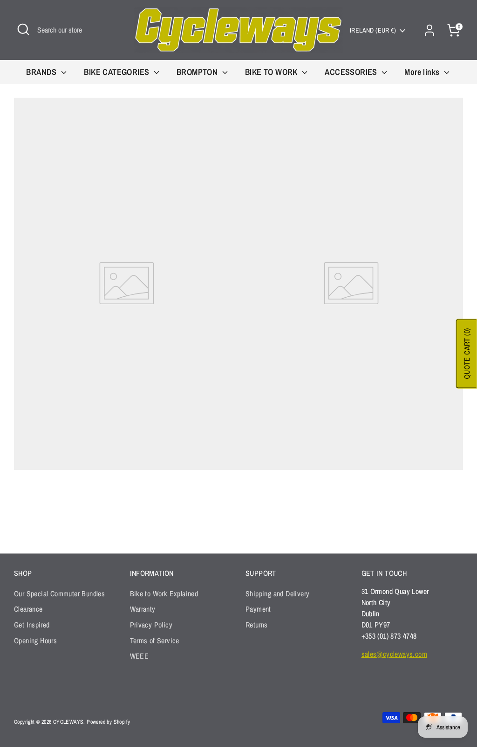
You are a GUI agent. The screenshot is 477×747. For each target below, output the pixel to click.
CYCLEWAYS (68, 722)
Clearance (28, 609)
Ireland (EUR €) (373, 30)
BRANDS (42, 72)
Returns (256, 625)
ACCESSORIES (352, 72)
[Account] (429, 30)
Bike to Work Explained (164, 593)
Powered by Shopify (108, 722)
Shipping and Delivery (277, 593)
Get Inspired (32, 625)
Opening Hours (35, 640)
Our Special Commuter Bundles (59, 593)
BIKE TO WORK (272, 72)
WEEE (139, 656)
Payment (258, 609)
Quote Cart (467, 354)
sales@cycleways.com (394, 654)
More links (422, 72)
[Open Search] (23, 29)
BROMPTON (198, 72)
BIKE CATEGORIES (117, 72)
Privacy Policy (151, 625)
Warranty (143, 609)
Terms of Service (154, 640)
